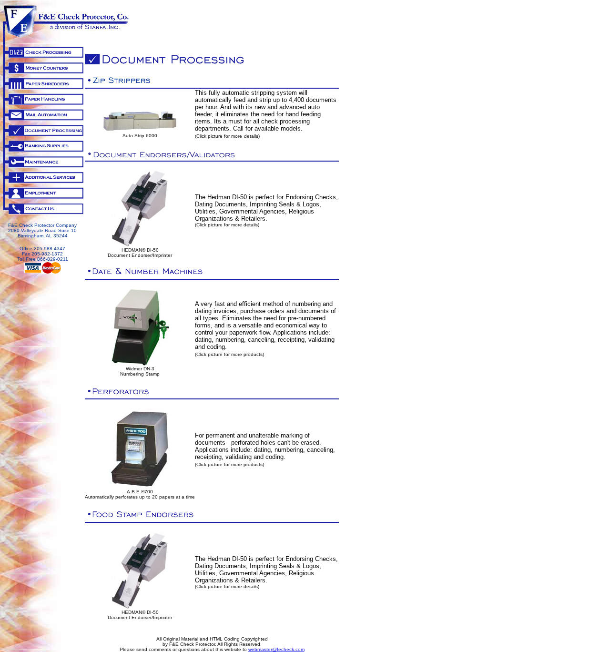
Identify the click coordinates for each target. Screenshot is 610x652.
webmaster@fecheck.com (276, 649)
